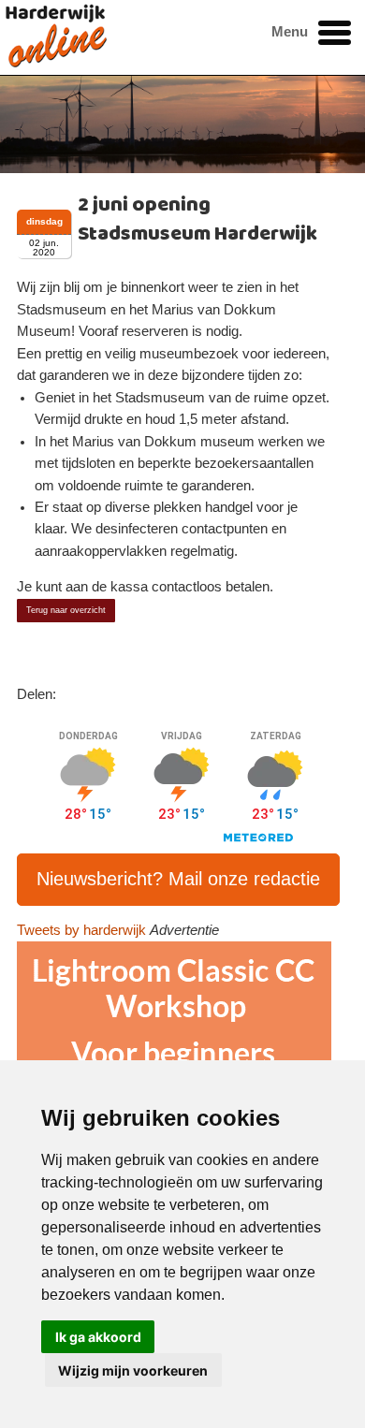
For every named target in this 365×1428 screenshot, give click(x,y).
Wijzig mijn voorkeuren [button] (133, 1370)
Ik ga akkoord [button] (98, 1337)
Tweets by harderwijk (81, 930)
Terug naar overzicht (66, 610)
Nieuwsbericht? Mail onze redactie (178, 878)
